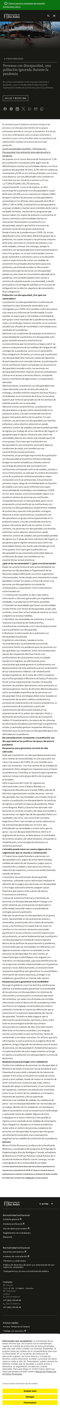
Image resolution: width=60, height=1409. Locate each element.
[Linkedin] (17, 109)
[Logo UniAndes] (12, 16)
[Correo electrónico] (35, 109)
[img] (12, 16)
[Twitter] (23, 109)
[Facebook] (5, 109)
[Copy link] (42, 109)
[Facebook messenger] (11, 109)
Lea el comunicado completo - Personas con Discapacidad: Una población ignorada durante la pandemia (26, 152)
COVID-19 (29, 1178)
